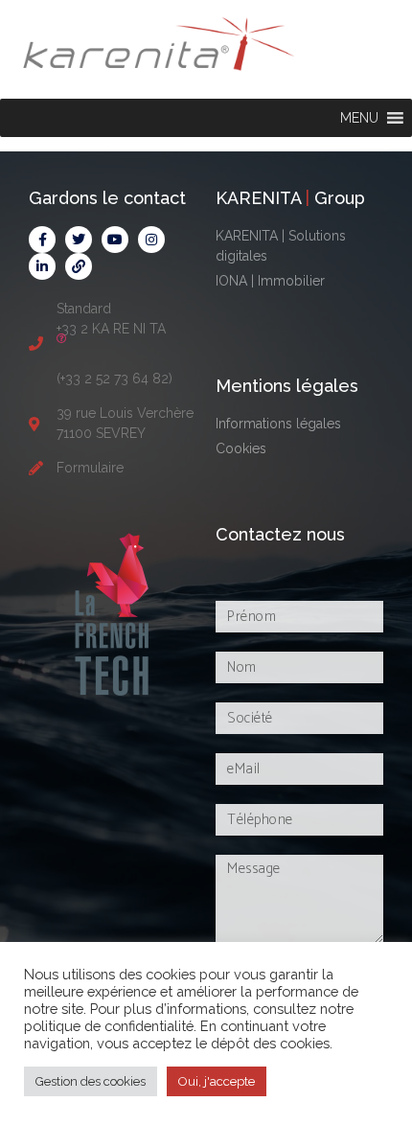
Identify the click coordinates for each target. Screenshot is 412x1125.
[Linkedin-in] (42, 266)
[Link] (78, 266)
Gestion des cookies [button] (90, 1081)
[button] (359, 118)
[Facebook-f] (42, 239)
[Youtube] (115, 239)
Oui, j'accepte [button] (216, 1081)
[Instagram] (151, 239)
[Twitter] (78, 239)
